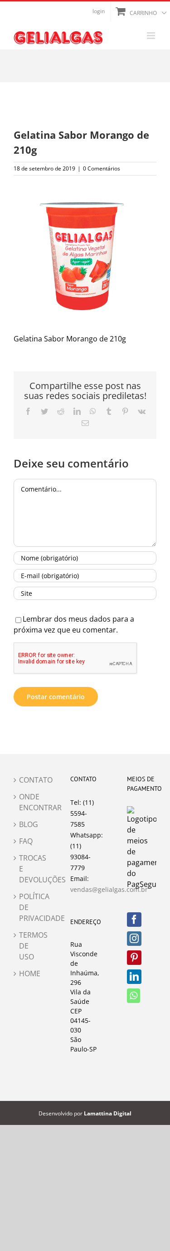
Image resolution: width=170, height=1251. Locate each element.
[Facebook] (134, 919)
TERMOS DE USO (29, 946)
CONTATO (29, 780)
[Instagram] (134, 938)
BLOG (28, 824)
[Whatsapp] (133, 995)
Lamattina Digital (107, 1113)
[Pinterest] (134, 957)
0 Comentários (101, 168)
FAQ (26, 841)
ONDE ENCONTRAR (29, 802)
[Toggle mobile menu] (151, 35)
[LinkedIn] (134, 976)
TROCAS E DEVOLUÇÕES (29, 869)
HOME (29, 973)
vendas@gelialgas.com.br (109, 889)
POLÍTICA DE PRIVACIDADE (29, 907)
